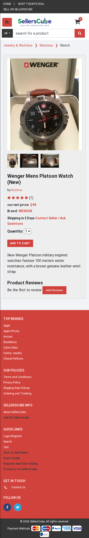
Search (7, 441)
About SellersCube (14, 412)
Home (7, 4)
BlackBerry (10, 342)
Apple (6, 325)
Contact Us (18, 487)
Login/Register (12, 436)
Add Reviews (54, 290)
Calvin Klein (10, 347)
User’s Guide (11, 458)
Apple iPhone (11, 331)
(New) (14, 182)
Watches (46, 45)
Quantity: (15, 231)
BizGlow (16, 190)
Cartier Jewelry (12, 353)
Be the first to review (24, 290)
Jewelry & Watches (18, 45)
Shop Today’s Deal (31, 4)
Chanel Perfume (13, 358)
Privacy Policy (11, 382)
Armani (8, 336)
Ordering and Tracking (17, 393)
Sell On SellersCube (16, 417)
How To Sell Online (15, 452)
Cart (6, 447)
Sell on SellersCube (18, 9)
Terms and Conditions (17, 377)
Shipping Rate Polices (16, 388)
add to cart (20, 243)
